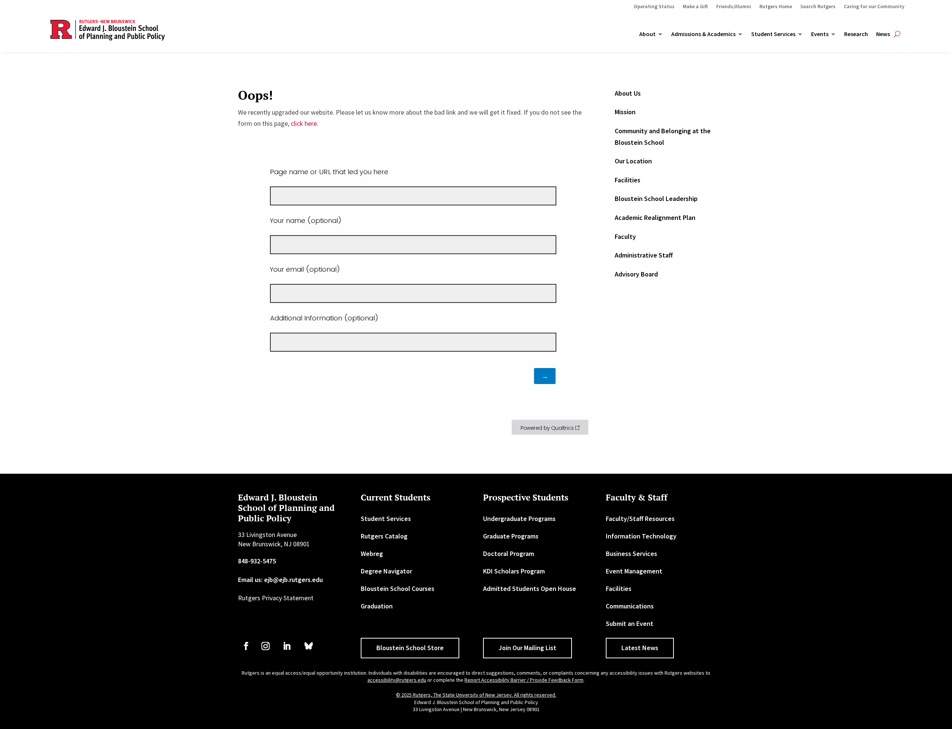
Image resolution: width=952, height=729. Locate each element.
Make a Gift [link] (695, 7)
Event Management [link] (634, 571)
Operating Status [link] (654, 7)
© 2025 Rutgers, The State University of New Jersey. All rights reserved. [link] (476, 694)
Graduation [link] (377, 606)
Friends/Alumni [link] (733, 7)
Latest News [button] (639, 647)
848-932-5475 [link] (257, 561)
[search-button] (897, 34)
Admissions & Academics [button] (703, 34)
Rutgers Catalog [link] (384, 536)
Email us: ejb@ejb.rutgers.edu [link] (280, 579)
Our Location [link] (633, 161)
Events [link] (820, 34)
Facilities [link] (627, 180)
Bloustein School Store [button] (410, 647)
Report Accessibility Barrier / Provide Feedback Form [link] (523, 680)
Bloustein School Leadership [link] (656, 198)
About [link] (647, 34)
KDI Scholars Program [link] (514, 571)
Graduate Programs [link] (510, 536)
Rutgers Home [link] (775, 7)
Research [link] (856, 34)
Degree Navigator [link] (386, 571)
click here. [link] (304, 123)
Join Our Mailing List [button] (527, 647)
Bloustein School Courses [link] (397, 588)
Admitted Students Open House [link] (529, 588)
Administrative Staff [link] (644, 255)
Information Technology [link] (641, 536)
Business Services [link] (631, 553)
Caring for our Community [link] (874, 7)
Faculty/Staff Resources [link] (640, 518)
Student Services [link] (773, 34)
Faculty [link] (625, 236)
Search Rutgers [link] (818, 7)
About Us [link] (628, 93)
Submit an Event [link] (629, 623)
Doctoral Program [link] (508, 553)
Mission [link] (625, 112)
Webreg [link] (372, 553)
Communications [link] (630, 606)
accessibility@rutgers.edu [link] (396, 680)
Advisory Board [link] (636, 274)
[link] (246, 646)
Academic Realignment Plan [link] (655, 217)
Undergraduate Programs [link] (519, 518)
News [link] (883, 34)
